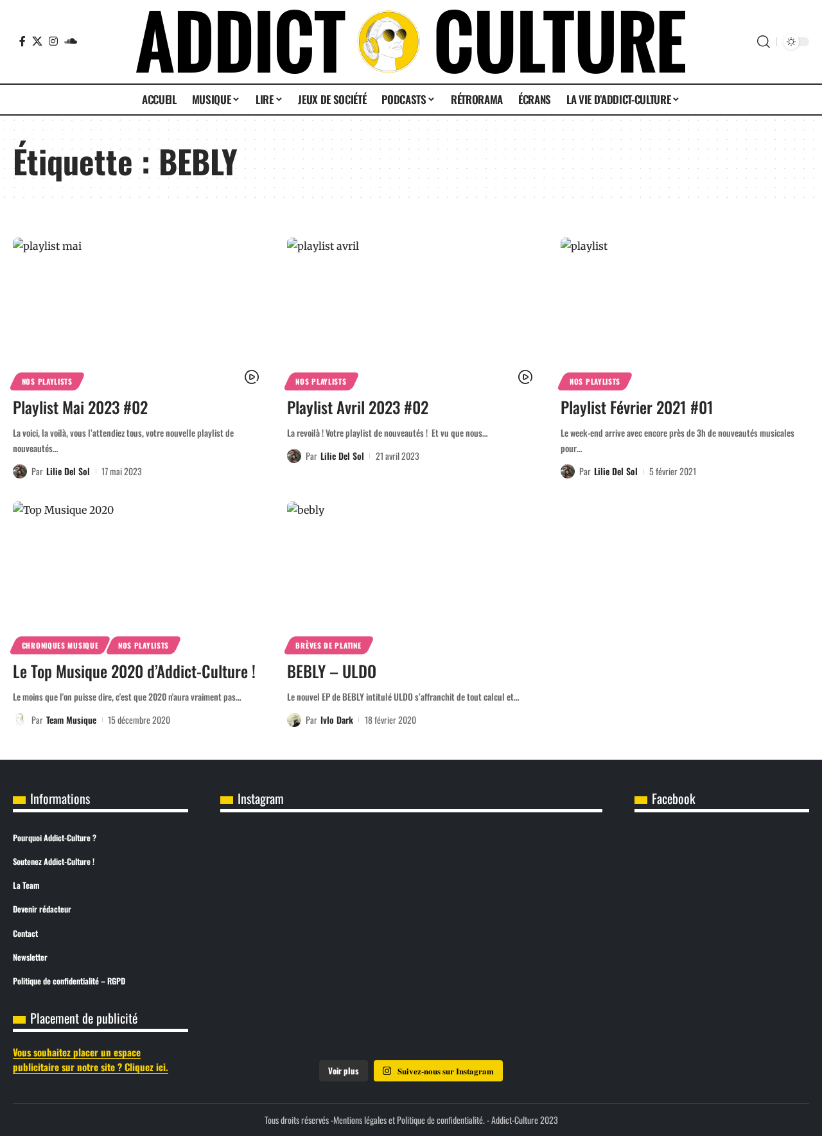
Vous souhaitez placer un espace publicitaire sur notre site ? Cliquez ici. (90, 1059)
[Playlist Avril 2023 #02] (411, 312)
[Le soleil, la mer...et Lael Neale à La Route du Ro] (539, 1014)
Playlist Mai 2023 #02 (80, 407)
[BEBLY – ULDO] (411, 576)
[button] (763, 42)
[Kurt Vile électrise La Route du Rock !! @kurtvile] (411, 940)
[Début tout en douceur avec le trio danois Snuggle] (411, 1014)
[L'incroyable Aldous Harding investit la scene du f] (283, 1014)
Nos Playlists (47, 381)
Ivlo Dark (336, 719)
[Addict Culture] (410, 42)
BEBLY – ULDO (331, 671)
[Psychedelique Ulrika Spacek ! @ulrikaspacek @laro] (539, 940)
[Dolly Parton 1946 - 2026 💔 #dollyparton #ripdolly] (411, 868)
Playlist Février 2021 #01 (637, 407)
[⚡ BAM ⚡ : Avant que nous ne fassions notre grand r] (283, 868)
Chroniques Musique (60, 645)
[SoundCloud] (70, 41)
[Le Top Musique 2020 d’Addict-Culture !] (137, 576)
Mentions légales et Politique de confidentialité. (409, 1119)
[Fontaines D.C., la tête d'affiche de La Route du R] (283, 940)
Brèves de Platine (328, 645)
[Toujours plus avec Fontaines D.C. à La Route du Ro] (539, 868)
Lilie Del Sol (68, 471)
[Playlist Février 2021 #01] (685, 312)
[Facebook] (22, 41)
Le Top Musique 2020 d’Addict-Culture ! (134, 671)
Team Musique (71, 719)
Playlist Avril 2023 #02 (357, 407)
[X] (37, 41)
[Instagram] (53, 41)
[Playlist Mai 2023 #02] (137, 312)
